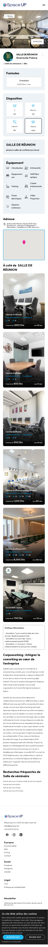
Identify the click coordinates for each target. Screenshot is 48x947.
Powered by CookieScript (11, 942)
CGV (6, 884)
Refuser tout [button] (35, 937)
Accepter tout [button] (13, 937)
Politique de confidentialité (14, 887)
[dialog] (24, 927)
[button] (24, 242)
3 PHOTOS (37, 41)
